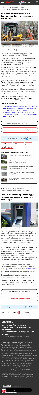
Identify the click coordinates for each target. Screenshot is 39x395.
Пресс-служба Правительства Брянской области (17, 46)
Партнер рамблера (17, 386)
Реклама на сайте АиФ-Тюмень (13, 325)
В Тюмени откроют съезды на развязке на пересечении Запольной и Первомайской (20, 107)
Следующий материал (18, 390)
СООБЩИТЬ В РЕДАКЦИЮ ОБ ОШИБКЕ (15, 337)
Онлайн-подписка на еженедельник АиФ (17, 332)
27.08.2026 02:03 (6, 189)
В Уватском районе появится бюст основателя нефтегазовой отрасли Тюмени (22, 161)
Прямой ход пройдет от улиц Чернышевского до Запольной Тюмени (18, 111)
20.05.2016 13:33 (6, 7)
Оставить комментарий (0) (19, 130)
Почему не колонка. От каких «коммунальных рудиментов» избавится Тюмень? (21, 167)
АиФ (18, 228)
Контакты (5, 334)
